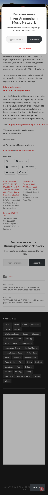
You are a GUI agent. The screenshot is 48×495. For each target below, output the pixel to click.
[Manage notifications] (42, 489)
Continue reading (24, 48)
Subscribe (34, 39)
